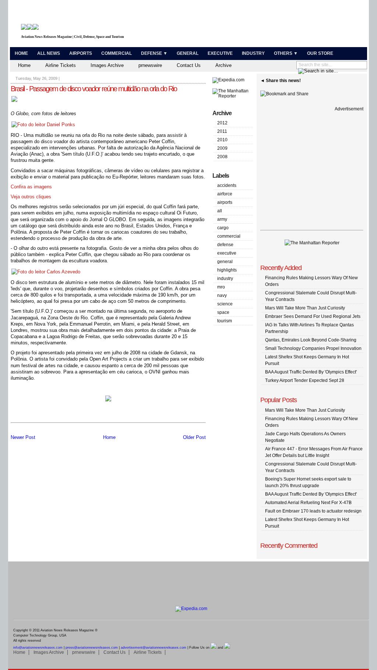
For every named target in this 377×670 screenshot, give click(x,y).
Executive (220, 53)
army (222, 219)
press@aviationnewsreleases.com (92, 647)
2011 (222, 131)
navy (222, 295)
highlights (227, 270)
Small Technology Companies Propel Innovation (313, 348)
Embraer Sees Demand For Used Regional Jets (312, 316)
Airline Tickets (60, 65)
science (225, 303)
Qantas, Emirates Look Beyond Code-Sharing (310, 340)
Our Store (320, 53)
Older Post (194, 437)
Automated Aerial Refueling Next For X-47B (308, 502)
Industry (253, 53)
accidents (226, 185)
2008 (222, 156)
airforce (224, 193)
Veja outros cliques (31, 196)
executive (226, 253)
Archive (223, 65)
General (187, 53)
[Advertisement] (279, 25)
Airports (80, 53)
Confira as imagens (31, 186)
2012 (222, 122)
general (225, 261)
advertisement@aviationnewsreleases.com (153, 647)
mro (221, 287)
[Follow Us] (213, 647)
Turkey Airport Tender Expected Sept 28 (304, 380)
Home (21, 53)
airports (224, 202)
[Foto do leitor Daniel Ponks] (43, 124)
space (223, 312)
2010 (222, 139)
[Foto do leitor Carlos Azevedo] (46, 271)
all (219, 210)
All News (48, 53)
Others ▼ (286, 53)
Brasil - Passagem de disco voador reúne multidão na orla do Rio (94, 89)
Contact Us (189, 65)
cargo (223, 227)
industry (225, 278)
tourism (224, 320)
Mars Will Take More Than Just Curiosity (305, 308)
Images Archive (107, 65)
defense (225, 244)
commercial (228, 236)
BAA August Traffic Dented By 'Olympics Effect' (311, 372)
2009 (222, 148)
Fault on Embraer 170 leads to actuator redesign (313, 511)
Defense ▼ (154, 53)
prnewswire (150, 65)
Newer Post (23, 437)
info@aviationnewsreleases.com (38, 647)
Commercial (116, 53)
